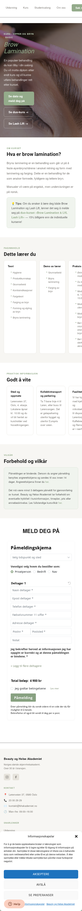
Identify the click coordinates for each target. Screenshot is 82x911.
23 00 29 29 (15, 800)
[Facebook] (16, 777)
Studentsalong (43, 7)
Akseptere (41, 874)
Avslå (41, 884)
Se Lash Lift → (18, 123)
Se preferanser (41, 895)
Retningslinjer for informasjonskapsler (25, 904)
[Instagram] (7, 777)
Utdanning (11, 7)
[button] (76, 836)
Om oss (61, 7)
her (46, 482)
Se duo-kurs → (18, 112)
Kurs (25, 7)
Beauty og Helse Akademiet (61, 904)
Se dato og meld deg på (16, 98)
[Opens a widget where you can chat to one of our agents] (14, 904)
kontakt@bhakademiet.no (23, 806)
